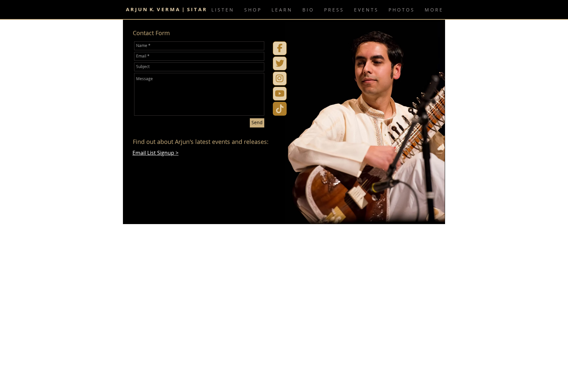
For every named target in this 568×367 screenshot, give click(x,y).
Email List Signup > (155, 152)
